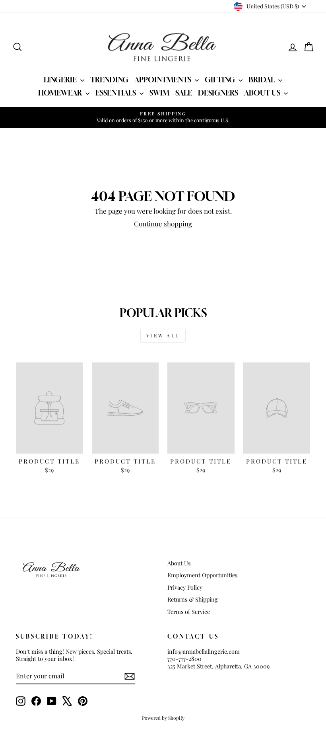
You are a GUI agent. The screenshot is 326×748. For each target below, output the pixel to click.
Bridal (262, 79)
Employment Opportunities (202, 575)
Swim (159, 92)
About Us (263, 92)
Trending (109, 79)
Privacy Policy (184, 587)
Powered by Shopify (163, 718)
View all (163, 335)
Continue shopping (163, 223)
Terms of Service (188, 612)
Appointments (163, 79)
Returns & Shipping (192, 599)
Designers (218, 92)
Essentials (116, 92)
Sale (183, 92)
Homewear (60, 92)
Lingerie (61, 79)
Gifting (221, 79)
